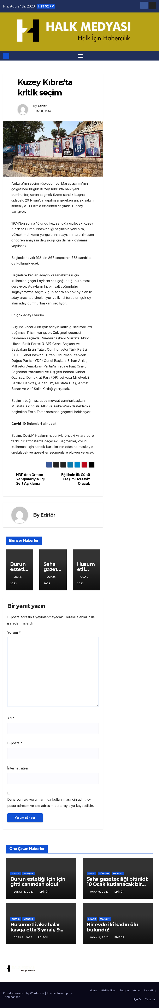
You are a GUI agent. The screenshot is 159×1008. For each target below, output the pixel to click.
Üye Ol (137, 999)
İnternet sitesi (17, 768)
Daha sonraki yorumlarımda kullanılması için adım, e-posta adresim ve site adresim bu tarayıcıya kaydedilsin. (50, 802)
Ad (10, 718)
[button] (153, 56)
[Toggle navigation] (81, 56)
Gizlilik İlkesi (108, 990)
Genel (91, 873)
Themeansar (11, 996)
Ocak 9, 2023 (100, 891)
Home (93, 990)
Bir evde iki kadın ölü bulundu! (112, 927)
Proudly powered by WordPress (24, 993)
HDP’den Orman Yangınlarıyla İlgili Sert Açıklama (31, 479)
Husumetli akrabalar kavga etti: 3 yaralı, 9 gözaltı (35, 929)
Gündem (104, 873)
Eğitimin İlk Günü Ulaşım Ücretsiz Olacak (75, 479)
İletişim (124, 990)
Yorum (14, 632)
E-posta (14, 743)
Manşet (28, 873)
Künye (136, 990)
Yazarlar (150, 999)
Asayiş (16, 873)
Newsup (62, 993)
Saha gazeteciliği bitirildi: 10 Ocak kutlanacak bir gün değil (117, 884)
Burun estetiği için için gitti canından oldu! (37, 881)
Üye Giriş (150, 990)
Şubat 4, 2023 (24, 891)
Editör (42, 106)
